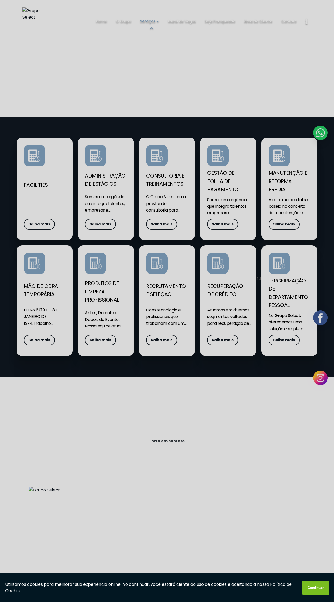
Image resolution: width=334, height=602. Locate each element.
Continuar (316, 588)
